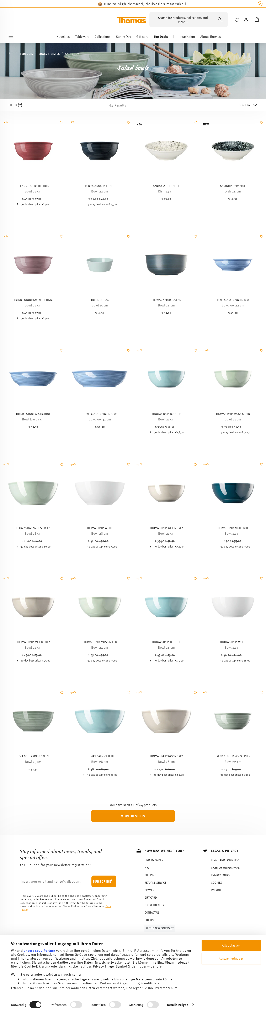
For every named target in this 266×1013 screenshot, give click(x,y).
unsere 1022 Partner (39, 950)
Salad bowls (74, 53)
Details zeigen (177, 1004)
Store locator (154, 905)
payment (150, 890)
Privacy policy (220, 875)
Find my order (153, 860)
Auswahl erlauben (231, 958)
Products (26, 54)
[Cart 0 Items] (256, 20)
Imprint (216, 890)
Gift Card (150, 897)
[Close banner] (260, 3)
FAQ (146, 868)
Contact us (152, 912)
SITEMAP (149, 920)
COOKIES (216, 882)
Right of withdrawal (225, 868)
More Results (133, 815)
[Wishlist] (61, 124)
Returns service (155, 882)
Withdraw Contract (160, 928)
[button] (63, 37)
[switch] (76, 1004)
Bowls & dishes (49, 54)
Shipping (150, 875)
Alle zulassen (231, 945)
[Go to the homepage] (131, 20)
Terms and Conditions (226, 860)
